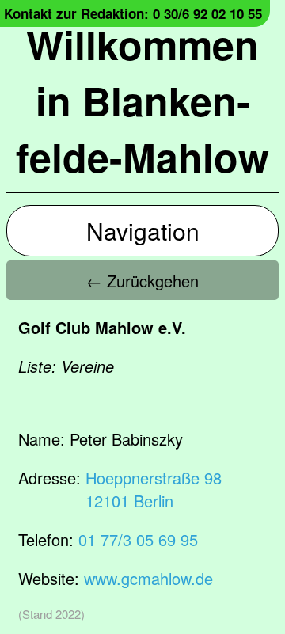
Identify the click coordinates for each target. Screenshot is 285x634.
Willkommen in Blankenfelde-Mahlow (142, 100)
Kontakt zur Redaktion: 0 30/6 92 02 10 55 (133, 13)
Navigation (143, 231)
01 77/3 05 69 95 (138, 539)
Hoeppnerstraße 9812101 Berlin (154, 489)
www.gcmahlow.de (148, 578)
